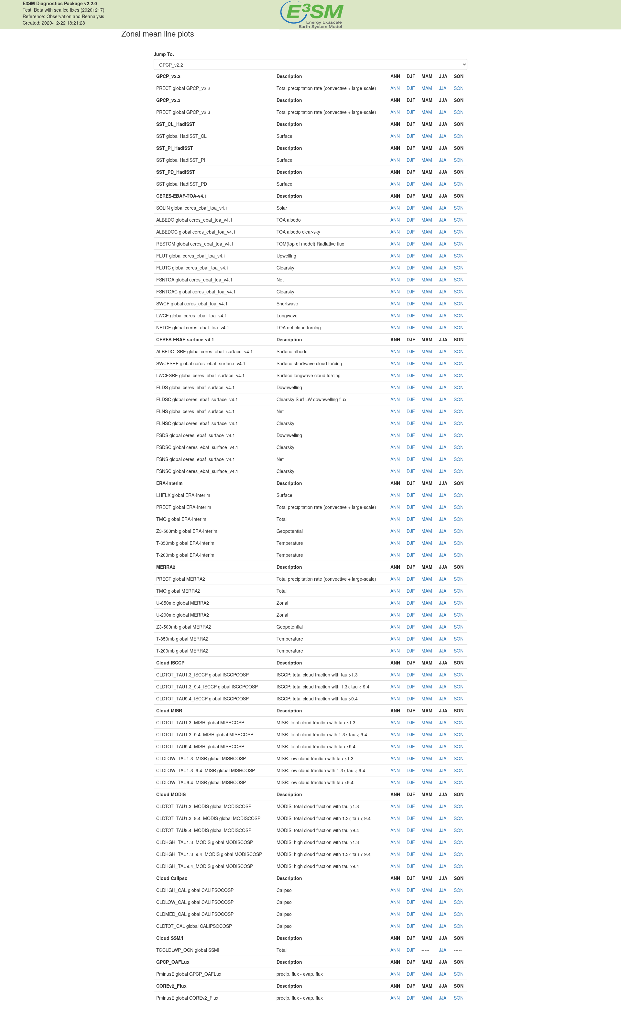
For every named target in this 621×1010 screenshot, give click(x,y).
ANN (395, 88)
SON (458, 88)
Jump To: (164, 54)
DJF (411, 88)
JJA (442, 88)
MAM (426, 88)
